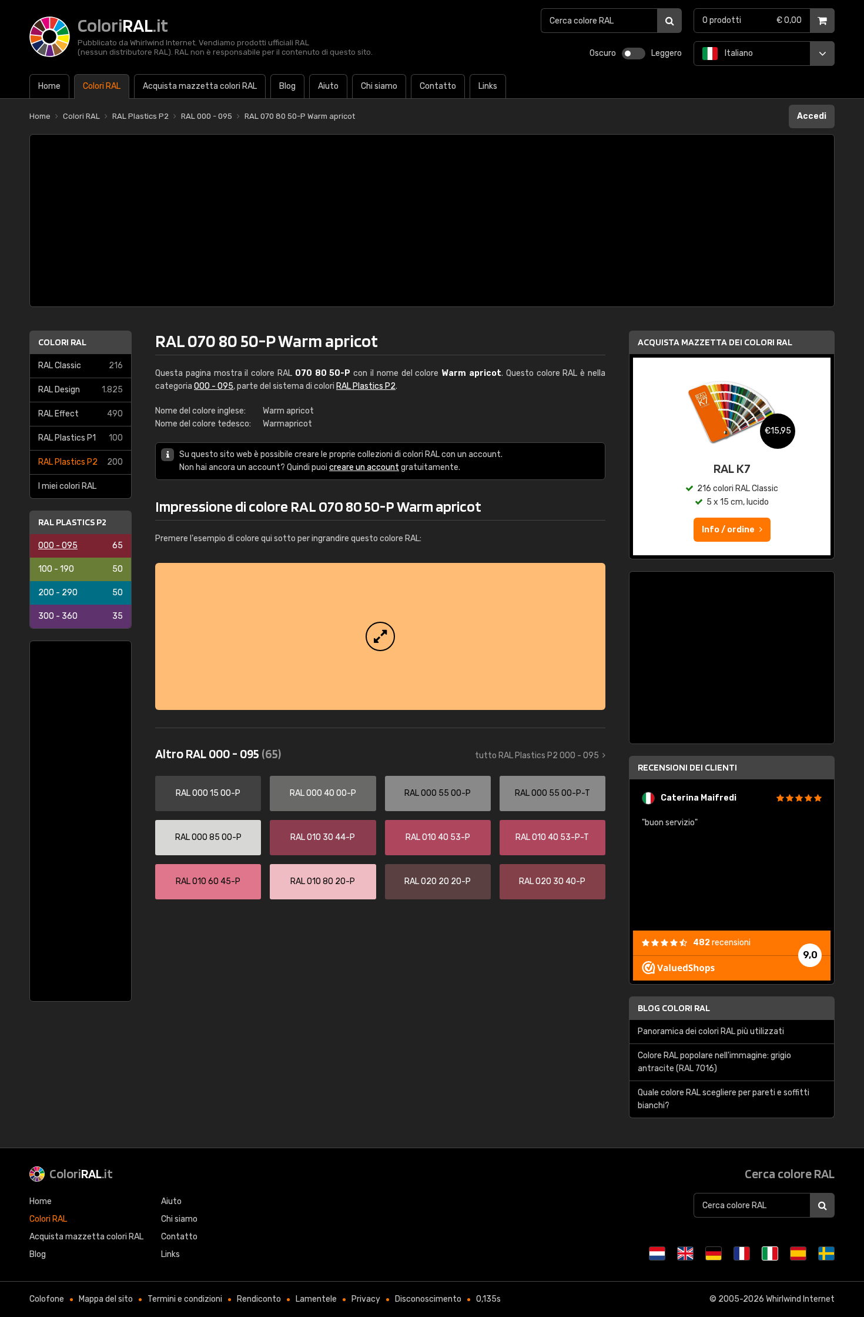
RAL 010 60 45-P (208, 881)
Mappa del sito (106, 1299)
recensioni (722, 943)
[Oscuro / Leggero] (633, 53)
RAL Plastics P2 (80, 462)
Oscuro (603, 53)
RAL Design (80, 390)
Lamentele (316, 1299)
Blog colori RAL (674, 1007)
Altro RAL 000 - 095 (218, 753)
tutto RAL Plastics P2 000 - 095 (537, 756)
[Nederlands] (657, 1253)
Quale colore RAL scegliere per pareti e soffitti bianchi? (723, 1099)
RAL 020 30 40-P (552, 881)
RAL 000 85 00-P (208, 837)
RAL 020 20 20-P (437, 881)
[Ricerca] (669, 20)
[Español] (798, 1253)
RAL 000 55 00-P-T (552, 793)
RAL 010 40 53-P (438, 837)
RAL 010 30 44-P (322, 837)
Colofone (46, 1299)
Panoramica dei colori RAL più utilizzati (711, 1031)
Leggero (666, 53)
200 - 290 (80, 593)
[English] (685, 1253)
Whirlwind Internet (800, 1299)
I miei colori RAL (67, 486)
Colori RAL (62, 342)
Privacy (365, 1299)
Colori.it (81, 1173)
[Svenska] (826, 1253)
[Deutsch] (713, 1253)
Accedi (811, 116)
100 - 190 (80, 569)
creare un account (364, 467)
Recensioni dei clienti (687, 767)
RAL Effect (80, 414)
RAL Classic (80, 366)
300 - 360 (80, 616)
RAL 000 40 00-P (323, 793)
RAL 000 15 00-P (208, 793)
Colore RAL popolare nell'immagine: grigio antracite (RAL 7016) (714, 1062)
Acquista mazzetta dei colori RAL (715, 342)
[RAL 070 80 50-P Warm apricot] (380, 636)
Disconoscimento (428, 1299)
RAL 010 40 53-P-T (552, 837)
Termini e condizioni (185, 1299)
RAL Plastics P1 (80, 438)
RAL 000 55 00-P (437, 793)
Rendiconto (259, 1299)
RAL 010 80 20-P (322, 881)
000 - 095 (80, 546)
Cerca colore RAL (790, 1173)
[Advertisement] (432, 220)
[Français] (742, 1253)
